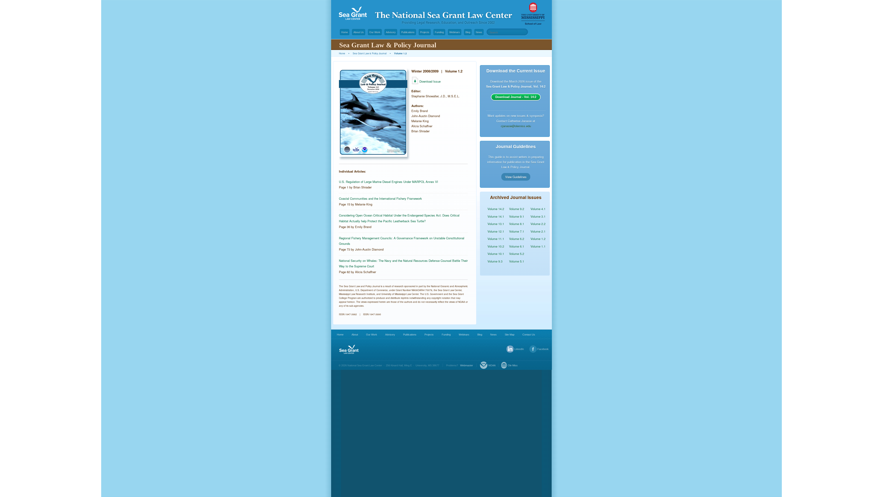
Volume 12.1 (495, 231)
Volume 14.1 (495, 216)
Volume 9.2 (516, 209)
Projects (424, 32)
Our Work (374, 32)
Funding (439, 32)
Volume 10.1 (495, 253)
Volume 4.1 (537, 209)
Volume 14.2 (495, 209)
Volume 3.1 (537, 216)
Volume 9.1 (516, 216)
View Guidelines (516, 176)
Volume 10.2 (495, 246)
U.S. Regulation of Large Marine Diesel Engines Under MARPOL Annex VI (388, 181)
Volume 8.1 (516, 224)
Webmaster (466, 365)
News (479, 32)
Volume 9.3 (494, 261)
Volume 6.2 (516, 239)
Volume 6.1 (516, 246)
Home (344, 32)
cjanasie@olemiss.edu (516, 126)
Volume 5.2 (516, 253)
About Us (358, 32)
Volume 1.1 (537, 246)
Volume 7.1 (516, 231)
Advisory (391, 32)
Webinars (454, 32)
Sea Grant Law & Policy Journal (370, 53)
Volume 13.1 (495, 224)
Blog (467, 32)
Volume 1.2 (537, 239)
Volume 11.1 (495, 239)
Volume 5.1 (516, 261)
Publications (408, 32)
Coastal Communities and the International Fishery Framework (380, 198)
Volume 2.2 (537, 224)
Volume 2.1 (537, 231)
